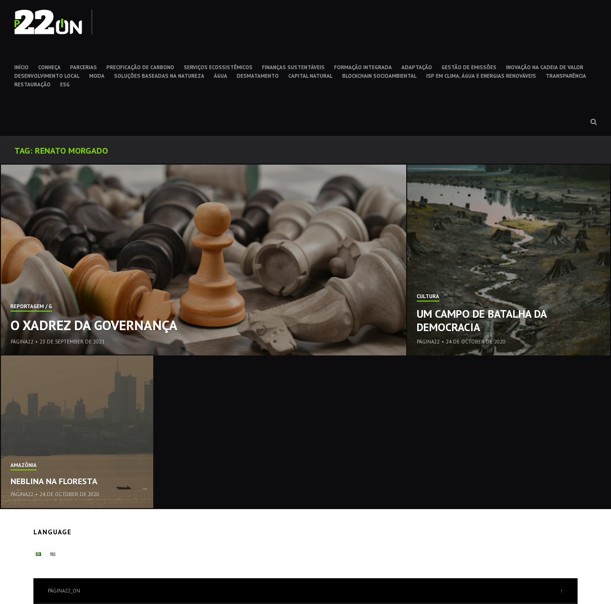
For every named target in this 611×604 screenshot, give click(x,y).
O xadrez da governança (94, 325)
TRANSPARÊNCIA (566, 76)
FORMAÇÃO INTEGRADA (363, 67)
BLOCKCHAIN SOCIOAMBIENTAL (379, 76)
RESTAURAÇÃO (32, 84)
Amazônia (24, 466)
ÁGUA (220, 76)
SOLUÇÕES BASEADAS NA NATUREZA (159, 76)
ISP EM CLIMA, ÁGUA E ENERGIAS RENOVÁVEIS (481, 76)
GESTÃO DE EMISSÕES (469, 67)
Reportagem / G (31, 307)
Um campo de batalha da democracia (482, 320)
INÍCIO (21, 67)
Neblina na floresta (54, 481)
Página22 (22, 341)
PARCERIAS (83, 67)
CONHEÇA (49, 67)
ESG (65, 84)
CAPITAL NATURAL (310, 76)
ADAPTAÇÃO (416, 67)
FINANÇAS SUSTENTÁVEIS (293, 67)
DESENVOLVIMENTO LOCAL (47, 76)
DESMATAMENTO (258, 76)
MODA (97, 76)
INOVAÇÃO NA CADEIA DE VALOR (544, 67)
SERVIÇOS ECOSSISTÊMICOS (218, 67)
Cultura (428, 297)
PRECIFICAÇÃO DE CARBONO (140, 67)
